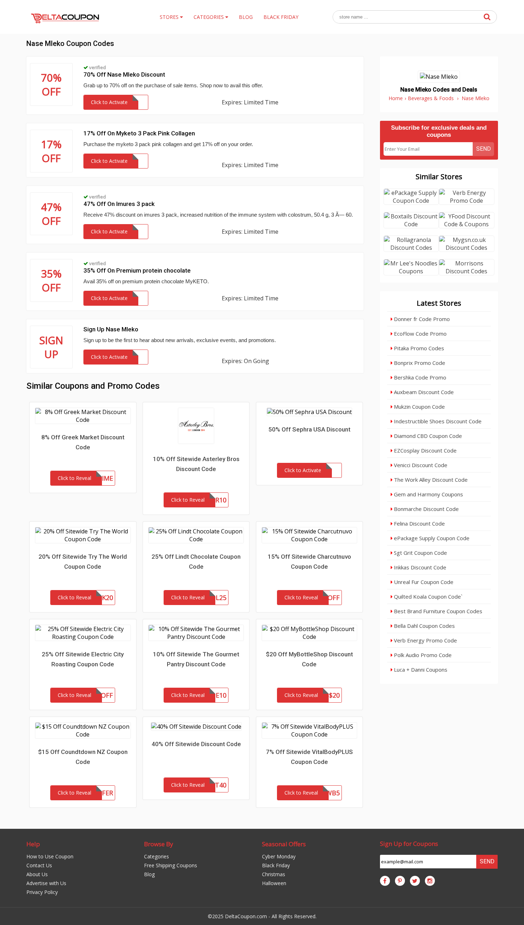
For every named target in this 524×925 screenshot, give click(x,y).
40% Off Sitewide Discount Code (196, 744)
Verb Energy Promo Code (424, 640)
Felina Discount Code (418, 523)
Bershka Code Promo (419, 377)
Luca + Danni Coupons (419, 669)
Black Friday (276, 865)
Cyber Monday (279, 856)
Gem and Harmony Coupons (427, 494)
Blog (149, 874)
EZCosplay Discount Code (424, 450)
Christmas (273, 874)
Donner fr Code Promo (421, 318)
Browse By (158, 844)
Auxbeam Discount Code (423, 392)
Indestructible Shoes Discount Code (437, 421)
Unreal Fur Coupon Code (422, 581)
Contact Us (39, 865)
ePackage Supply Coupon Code (430, 538)
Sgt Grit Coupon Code (419, 552)
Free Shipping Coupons (170, 865)
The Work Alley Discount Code (430, 479)
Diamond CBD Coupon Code (427, 435)
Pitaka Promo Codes (418, 348)
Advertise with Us (46, 883)
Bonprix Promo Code (418, 362)
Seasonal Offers (284, 844)
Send (483, 148)
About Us (37, 874)
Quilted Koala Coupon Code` (427, 596)
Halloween (274, 883)
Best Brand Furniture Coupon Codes (437, 611)
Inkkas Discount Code (419, 567)
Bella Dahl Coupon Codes (423, 625)
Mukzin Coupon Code (418, 406)
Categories (156, 856)
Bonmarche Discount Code (425, 508)
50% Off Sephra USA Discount (309, 429)
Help (33, 844)
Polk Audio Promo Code (422, 654)
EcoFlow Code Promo (419, 333)
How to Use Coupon (49, 856)
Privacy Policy (42, 892)
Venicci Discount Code (419, 465)
